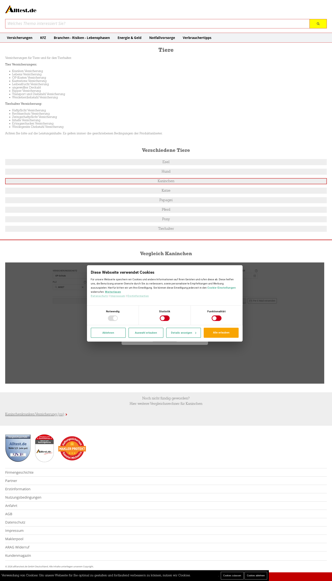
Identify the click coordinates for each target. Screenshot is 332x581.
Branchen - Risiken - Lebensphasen (82, 37)
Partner (11, 480)
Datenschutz (15, 522)
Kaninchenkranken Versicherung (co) (34, 414)
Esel (166, 162)
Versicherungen (19, 37)
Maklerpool (14, 539)
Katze (166, 191)
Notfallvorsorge (162, 37)
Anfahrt (11, 505)
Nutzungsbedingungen (23, 497)
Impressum (14, 530)
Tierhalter (166, 229)
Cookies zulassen (232, 575)
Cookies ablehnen (256, 575)
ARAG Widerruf (17, 547)
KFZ (43, 37)
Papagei (166, 200)
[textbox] (157, 23)
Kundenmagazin (18, 555)
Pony (166, 219)
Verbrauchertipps (197, 37)
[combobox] (158, 23)
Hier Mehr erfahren (204, 575)
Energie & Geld (129, 37)
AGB (8, 514)
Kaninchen (166, 181)
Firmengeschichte (19, 472)
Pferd (166, 210)
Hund (166, 171)
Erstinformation (17, 489)
